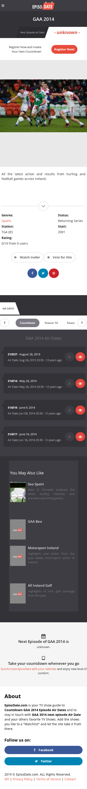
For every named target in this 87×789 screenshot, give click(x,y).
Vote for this (62, 257)
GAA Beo (35, 521)
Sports (6, 221)
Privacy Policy (23, 779)
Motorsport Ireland (43, 548)
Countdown (27, 323)
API (6, 779)
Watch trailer (29, 257)
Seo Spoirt (36, 484)
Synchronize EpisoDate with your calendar (28, 669)
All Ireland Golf (40, 585)
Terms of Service (48, 779)
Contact (70, 779)
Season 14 (51, 323)
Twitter (46, 761)
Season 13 (73, 323)
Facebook (46, 750)
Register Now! (64, 49)
